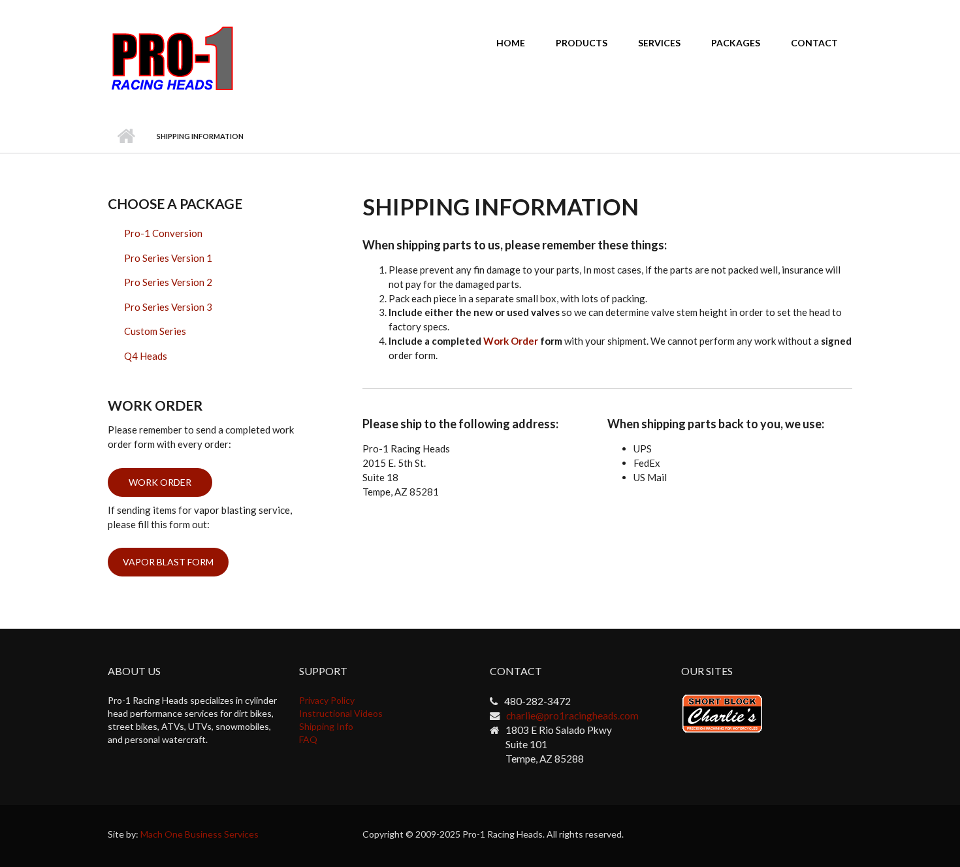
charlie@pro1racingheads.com (572, 715)
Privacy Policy (327, 700)
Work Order (510, 341)
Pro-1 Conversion (163, 233)
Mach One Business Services (199, 834)
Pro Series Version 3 (168, 307)
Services (659, 42)
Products (581, 42)
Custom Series (155, 331)
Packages (735, 42)
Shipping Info (326, 726)
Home (510, 42)
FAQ (308, 739)
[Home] (172, 57)
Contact (814, 42)
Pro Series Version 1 (168, 258)
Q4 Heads (145, 356)
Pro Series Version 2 (168, 282)
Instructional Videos (341, 713)
